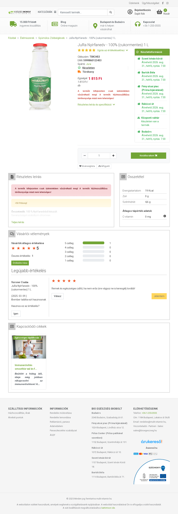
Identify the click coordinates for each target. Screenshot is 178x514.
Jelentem (159, 296)
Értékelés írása (20, 263)
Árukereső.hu (151, 448)
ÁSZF (52, 435)
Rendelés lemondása (60, 417)
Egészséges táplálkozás (27, 338)
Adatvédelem (56, 426)
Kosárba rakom (147, 155)
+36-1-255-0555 (149, 413)
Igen (16, 313)
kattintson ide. (108, 508)
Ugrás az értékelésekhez (111, 50)
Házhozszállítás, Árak (19, 413)
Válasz (57, 296)
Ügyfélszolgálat (150, 3)
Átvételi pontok (15, 417)
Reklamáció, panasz (60, 421)
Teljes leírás (17, 222)
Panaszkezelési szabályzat (63, 430)
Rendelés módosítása (61, 413)
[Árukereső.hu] (151, 443)
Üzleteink (134, 3)
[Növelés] (113, 156)
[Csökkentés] (84, 156)
